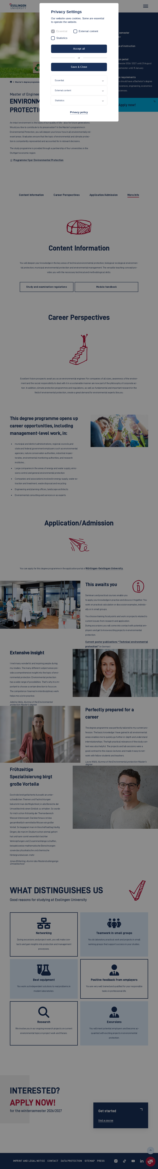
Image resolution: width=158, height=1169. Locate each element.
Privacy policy (79, 112)
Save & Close (79, 66)
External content (88, 31)
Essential (61, 31)
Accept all (79, 48)
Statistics (62, 38)
